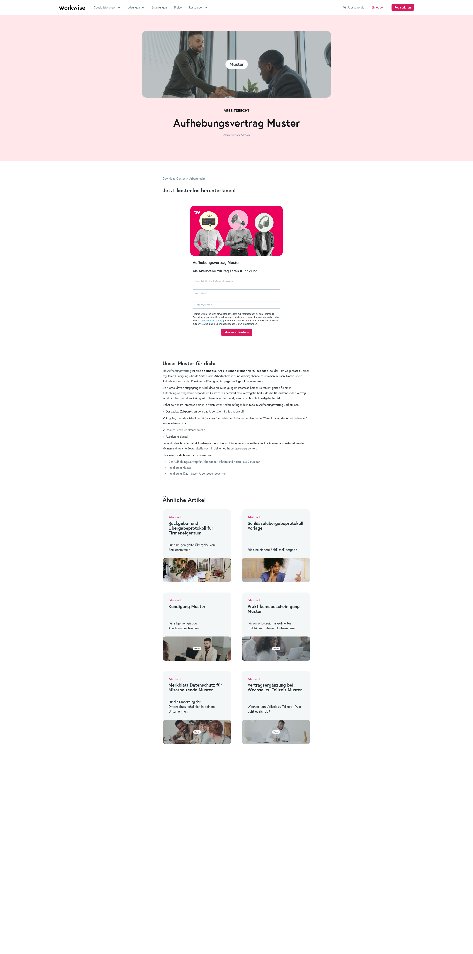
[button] (107, 7)
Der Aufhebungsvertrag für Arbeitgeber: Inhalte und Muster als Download (214, 462)
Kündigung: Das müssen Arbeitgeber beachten (197, 473)
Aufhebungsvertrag (179, 371)
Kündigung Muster (180, 467)
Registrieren (402, 7)
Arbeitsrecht (197, 178)
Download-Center (174, 178)
